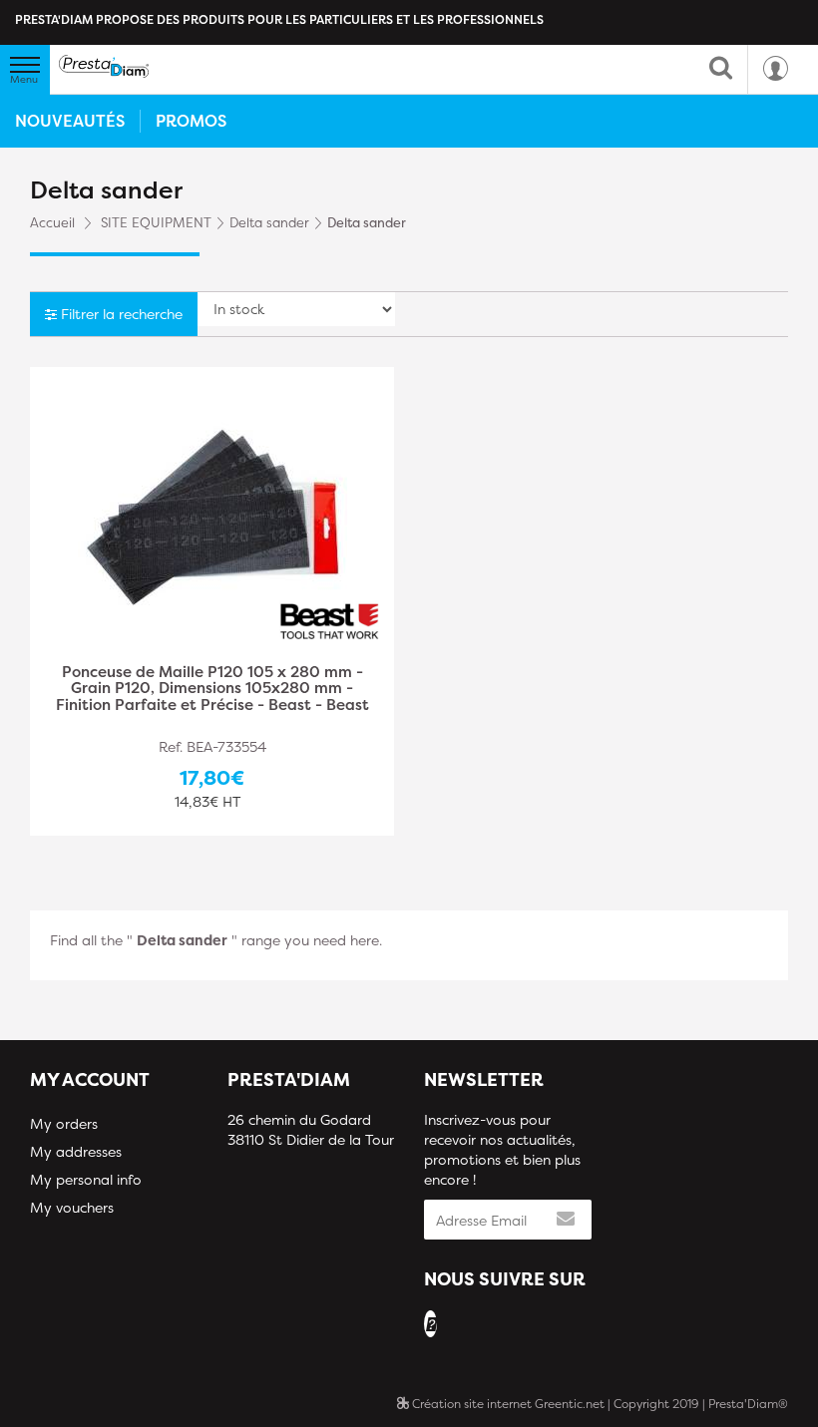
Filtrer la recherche (120, 313)
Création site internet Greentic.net (507, 1403)
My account (90, 1079)
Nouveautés (70, 121)
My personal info (86, 1179)
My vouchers (72, 1207)
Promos (191, 121)
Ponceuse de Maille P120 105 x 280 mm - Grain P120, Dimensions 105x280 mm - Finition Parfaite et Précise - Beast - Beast (212, 689)
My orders (64, 1123)
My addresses (76, 1151)
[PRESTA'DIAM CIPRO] (104, 66)
